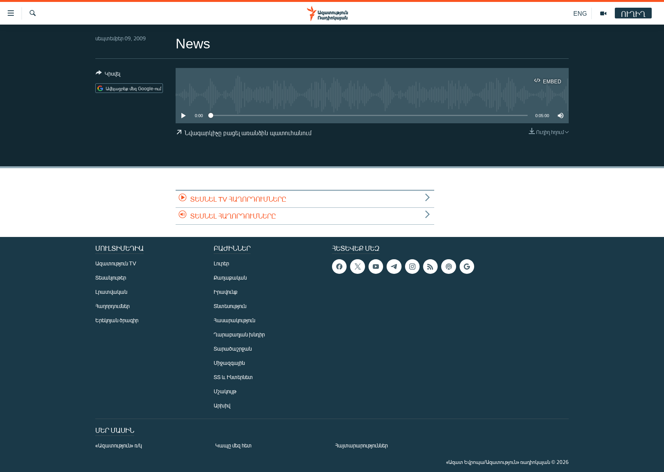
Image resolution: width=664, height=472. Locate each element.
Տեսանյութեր (110, 277)
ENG (580, 13)
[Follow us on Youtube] (376, 266)
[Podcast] (448, 266)
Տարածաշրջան (233, 348)
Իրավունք (225, 291)
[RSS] (430, 266)
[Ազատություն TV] (603, 13)
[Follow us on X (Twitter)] (357, 266)
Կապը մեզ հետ (233, 445)
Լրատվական (111, 291)
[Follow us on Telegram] (394, 266)
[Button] (108, 75)
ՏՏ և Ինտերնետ (233, 377)
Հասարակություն (234, 320)
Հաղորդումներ (112, 306)
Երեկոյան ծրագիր (116, 320)
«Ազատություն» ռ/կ (118, 445)
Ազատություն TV (115, 263)
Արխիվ (222, 405)
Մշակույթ (225, 391)
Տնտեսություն (230, 306)
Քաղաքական (230, 277)
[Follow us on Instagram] (412, 266)
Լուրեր (221, 263)
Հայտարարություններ (361, 445)
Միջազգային (229, 362)
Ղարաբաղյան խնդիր (239, 334)
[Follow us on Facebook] (339, 266)
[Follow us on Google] (467, 266)
